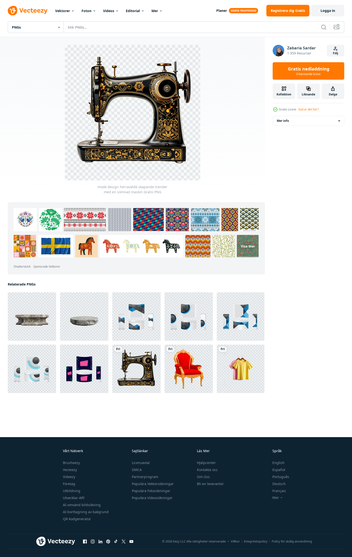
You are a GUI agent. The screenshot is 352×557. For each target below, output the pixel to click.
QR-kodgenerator (77, 519)
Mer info (283, 121)
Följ (335, 53)
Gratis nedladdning (308, 71)
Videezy (69, 476)
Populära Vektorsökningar (153, 483)
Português (280, 476)
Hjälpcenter (206, 462)
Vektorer (62, 10)
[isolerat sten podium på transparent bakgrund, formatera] (32, 316)
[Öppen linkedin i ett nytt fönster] (100, 541)
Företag (69, 483)
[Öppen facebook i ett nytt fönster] (85, 541)
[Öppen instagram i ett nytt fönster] (93, 541)
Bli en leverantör (210, 483)
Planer (221, 10)
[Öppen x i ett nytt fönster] (124, 541)
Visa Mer (248, 246)
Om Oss (203, 476)
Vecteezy (70, 469)
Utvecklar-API (73, 497)
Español (278, 469)
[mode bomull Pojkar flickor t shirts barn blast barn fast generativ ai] (240, 369)
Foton (86, 10)
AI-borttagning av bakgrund (86, 512)
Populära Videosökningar (152, 497)
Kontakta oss (207, 469)
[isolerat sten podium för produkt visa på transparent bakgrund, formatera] (84, 316)
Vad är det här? (308, 109)
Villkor (235, 541)
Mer (154, 10)
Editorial (133, 10)
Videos (108, 10)
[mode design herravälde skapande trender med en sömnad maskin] (136, 369)
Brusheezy (71, 462)
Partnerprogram (145, 476)
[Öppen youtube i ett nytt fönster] (131, 541)
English (278, 462)
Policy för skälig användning (292, 541)
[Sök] (324, 27)
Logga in (328, 10)
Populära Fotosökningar (151, 490)
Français (279, 490)
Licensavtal (141, 462)
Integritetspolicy (256, 541)
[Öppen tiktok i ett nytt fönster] (116, 541)
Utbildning (71, 490)
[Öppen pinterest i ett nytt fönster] (108, 541)
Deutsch (279, 483)
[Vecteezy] (27, 10)
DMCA (137, 469)
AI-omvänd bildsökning (82, 505)
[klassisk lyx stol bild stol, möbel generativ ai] (189, 369)
